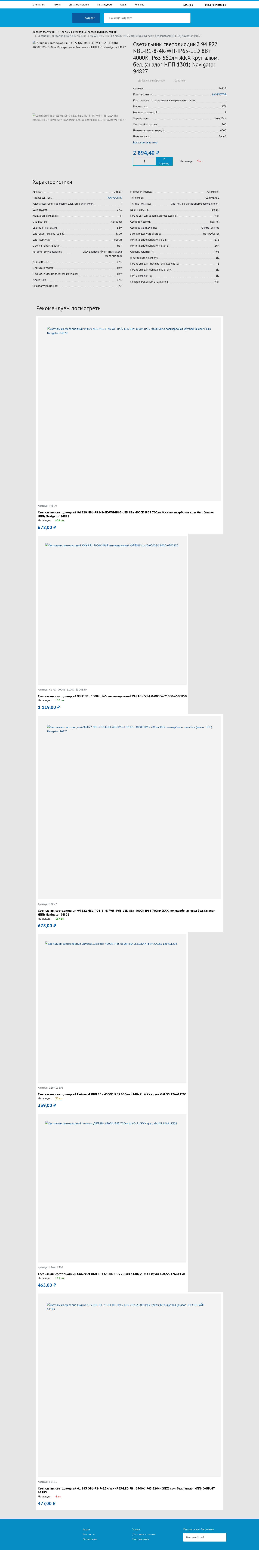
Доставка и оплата (79, 4)
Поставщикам (104, 4)
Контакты (139, 4)
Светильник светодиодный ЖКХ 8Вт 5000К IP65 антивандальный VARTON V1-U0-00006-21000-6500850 (112, 696)
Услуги (57, 4)
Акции (123, 4)
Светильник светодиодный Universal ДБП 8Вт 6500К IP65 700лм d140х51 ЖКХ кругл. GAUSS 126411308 (112, 1274)
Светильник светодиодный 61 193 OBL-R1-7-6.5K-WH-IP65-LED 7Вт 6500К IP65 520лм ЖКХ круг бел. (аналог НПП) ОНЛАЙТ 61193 (126, 1490)
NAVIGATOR (219, 94)
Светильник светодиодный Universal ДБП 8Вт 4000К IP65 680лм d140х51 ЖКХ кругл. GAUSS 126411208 (112, 1094)
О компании (39, 4)
